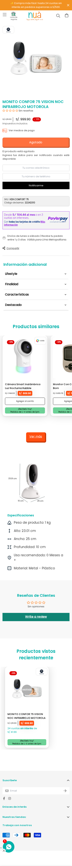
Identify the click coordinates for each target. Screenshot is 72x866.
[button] (10, 110)
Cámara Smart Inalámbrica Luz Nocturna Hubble (22, 386)
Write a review (36, 616)
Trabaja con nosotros (17, 825)
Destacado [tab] (13, 305)
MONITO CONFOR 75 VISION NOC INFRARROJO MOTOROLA (26, 716)
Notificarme (36, 185)
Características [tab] (17, 294)
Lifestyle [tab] (11, 274)
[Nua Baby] (31, 16)
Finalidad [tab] (11, 284)
